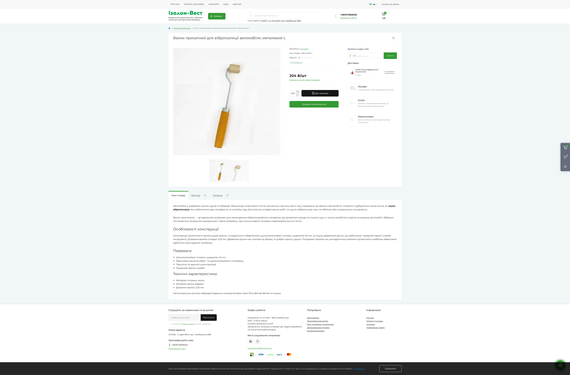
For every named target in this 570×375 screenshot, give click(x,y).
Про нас (175, 4)
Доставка (362, 86)
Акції (225, 4)
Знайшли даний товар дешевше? (304, 80)
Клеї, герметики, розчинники (320, 324)
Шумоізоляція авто (182, 28)
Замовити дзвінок (348, 18)
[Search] (251, 16)
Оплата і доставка (194, 4)
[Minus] (297, 95)
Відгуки (237, 4)
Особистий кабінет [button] (390, 4)
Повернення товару (375, 327)
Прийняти (390, 368)
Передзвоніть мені (177, 349)
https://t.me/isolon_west (251, 341)
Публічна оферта (188, 324)
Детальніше (359, 368)
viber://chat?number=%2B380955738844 (258, 341)
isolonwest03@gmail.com (260, 348)
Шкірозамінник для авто (318, 327)
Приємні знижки (365, 116)
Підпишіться (208, 317)
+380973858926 (348, 14)
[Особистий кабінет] (565, 166)
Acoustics (304, 49)
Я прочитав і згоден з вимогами (191, 324)
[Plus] (297, 91)
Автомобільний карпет (317, 321)
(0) (299, 58)
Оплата (361, 100)
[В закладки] (393, 38)
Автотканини (313, 318)
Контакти (214, 4)
